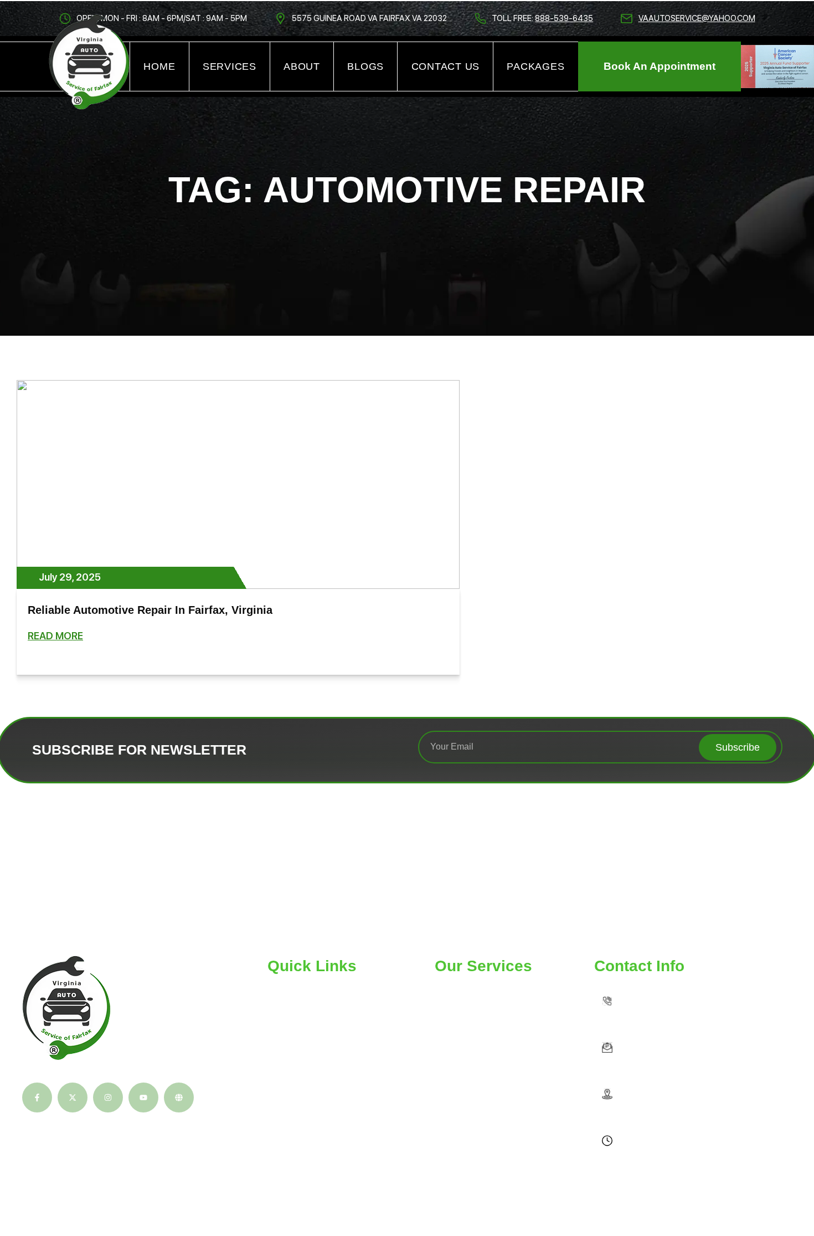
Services (229, 66)
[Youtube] (143, 1097)
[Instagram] (108, 1097)
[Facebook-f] (37, 1097)
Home (159, 66)
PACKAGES (535, 66)
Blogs (365, 66)
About (302, 66)
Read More (55, 636)
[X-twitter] (72, 1097)
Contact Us (445, 66)
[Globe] (179, 1097)
